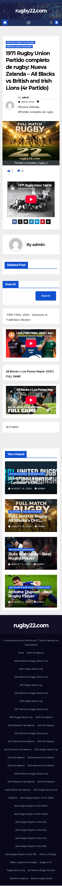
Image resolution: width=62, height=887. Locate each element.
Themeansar (30, 644)
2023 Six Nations (16, 757)
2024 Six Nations (16, 765)
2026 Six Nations (46, 781)
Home (21, 652)
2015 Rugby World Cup (31, 701)
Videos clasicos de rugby (19, 47)
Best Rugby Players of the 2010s (31, 805)
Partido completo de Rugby (20, 42)
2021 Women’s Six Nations (21, 741)
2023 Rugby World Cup (46, 749)
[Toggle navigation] (28, 22)
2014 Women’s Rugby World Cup (31, 693)
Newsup (51, 640)
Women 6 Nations (19, 878)
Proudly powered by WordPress (20, 640)
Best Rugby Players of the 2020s (31, 814)
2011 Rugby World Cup (31, 685)
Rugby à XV (46, 862)
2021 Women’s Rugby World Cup (31, 733)
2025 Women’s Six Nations (21, 781)
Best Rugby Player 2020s (21, 550)
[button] (51, 22)
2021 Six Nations (46, 725)
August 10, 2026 (21, 488)
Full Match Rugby (18, 474)
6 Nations (13, 797)
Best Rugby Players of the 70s (31, 838)
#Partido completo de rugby (35, 112)
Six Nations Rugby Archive (41, 870)
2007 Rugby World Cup (31, 668)
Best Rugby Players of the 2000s (37, 797)
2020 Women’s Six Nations (21, 725)
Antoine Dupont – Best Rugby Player (30, 593)
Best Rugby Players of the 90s (21, 854)
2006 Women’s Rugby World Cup (31, 661)
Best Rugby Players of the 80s (31, 846)
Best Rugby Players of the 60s (31, 830)
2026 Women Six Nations (18, 789)
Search (10, 284)
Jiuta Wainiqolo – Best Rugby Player (29, 556)
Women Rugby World (41, 878)
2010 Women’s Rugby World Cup (31, 676)
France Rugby (43, 587)
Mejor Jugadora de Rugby (23, 862)
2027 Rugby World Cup (45, 789)
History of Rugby (47, 854)
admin (25, 97)
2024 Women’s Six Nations (41, 765)
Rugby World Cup (16, 870)
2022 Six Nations (45, 741)
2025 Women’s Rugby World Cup (31, 773)
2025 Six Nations (35, 652)
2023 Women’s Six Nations (41, 757)
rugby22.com (31, 11)
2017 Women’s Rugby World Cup (31, 709)
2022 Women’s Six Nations (17, 749)
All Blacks (14, 512)
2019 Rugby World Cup (21, 717)
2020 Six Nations (44, 717)
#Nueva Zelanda (28, 107)
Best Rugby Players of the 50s (31, 822)
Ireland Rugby (37, 474)
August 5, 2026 (21, 564)
